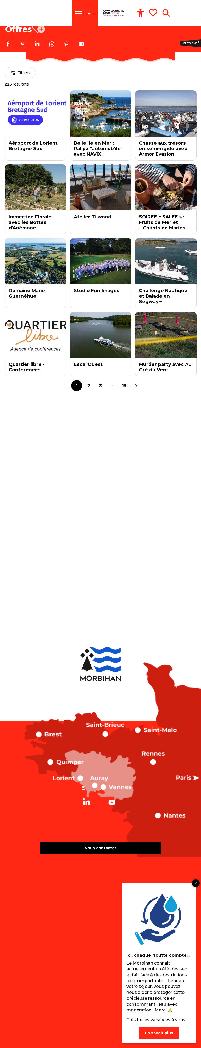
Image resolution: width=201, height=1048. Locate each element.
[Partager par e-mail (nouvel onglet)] (81, 44)
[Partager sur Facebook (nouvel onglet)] (7, 44)
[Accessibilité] (140, 13)
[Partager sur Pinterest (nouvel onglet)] (66, 44)
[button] (166, 13)
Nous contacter (100, 848)
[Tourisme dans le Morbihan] (113, 13)
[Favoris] (153, 12)
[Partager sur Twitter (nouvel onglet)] (22, 44)
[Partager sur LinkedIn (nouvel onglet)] (37, 44)
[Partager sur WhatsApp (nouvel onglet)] (51, 44)
